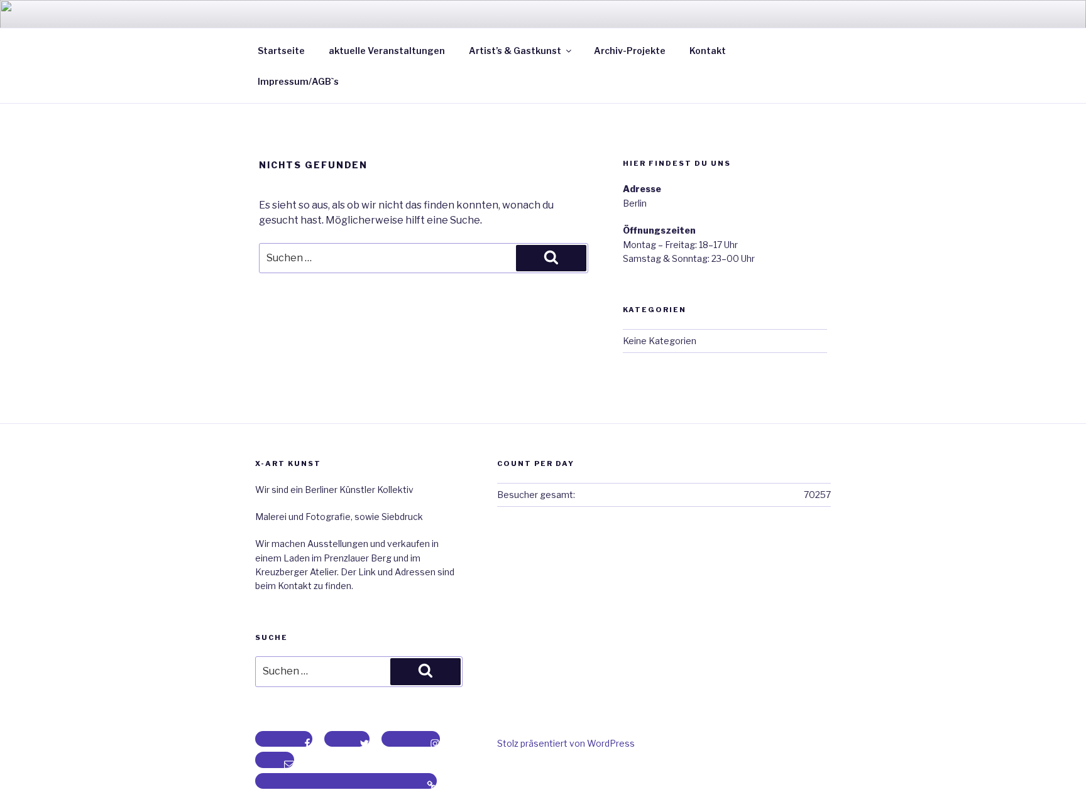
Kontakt (707, 50)
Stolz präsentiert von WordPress (566, 743)
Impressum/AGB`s (298, 81)
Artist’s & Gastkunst (515, 50)
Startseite (281, 50)
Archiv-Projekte (630, 50)
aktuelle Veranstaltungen (387, 50)
